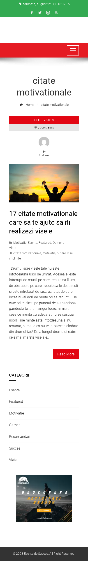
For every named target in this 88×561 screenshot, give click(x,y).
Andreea (44, 155)
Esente (32, 243)
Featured (45, 243)
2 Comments (46, 127)
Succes (14, 448)
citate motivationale (27, 253)
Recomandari (19, 437)
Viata (12, 248)
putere (61, 253)
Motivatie (19, 243)
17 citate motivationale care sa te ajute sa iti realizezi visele (43, 222)
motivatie (49, 253)
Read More (65, 354)
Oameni (58, 243)
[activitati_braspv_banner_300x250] (44, 498)
